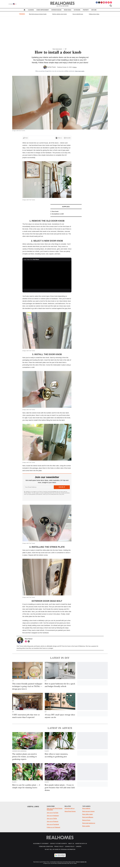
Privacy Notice (27, 493)
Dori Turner (52, 67)
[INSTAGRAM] (26, 641)
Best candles (86, 826)
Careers (78, 846)
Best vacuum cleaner (88, 811)
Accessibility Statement (41, 843)
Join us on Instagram (53, 815)
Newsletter (68, 137)
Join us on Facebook (53, 824)
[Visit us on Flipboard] (109, 2)
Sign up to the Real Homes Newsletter (54, 809)
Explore (93, 10)
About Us (71, 843)
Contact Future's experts (58, 843)
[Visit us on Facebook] (97, 2)
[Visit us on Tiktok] (111, 2)
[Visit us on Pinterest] (101, 2)
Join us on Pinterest (52, 821)
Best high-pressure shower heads (37, 14)
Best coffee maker (87, 814)
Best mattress (86, 808)
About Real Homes (70, 811)
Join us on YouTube (52, 812)
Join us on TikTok (52, 818)
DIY (66, 49)
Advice (75, 67)
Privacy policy (59, 846)
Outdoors (77, 10)
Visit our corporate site (81, 862)
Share (26, 137)
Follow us (60, 137)
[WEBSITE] (29, 641)
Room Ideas (67, 10)
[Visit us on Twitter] (99, 2)
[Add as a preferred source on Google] (60, 855)
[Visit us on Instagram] (106, 2)
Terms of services (43, 491)
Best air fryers (86, 820)
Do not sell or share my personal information (60, 849)
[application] (46, 275)
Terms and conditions (46, 846)
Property (86, 10)
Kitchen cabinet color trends (59, 14)
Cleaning (31, 10)
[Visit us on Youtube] (104, 2)
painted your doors (64, 630)
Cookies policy (70, 846)
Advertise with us (69, 808)
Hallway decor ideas (94, 14)
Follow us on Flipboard (53, 827)
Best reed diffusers (87, 817)
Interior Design (56, 10)
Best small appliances (88, 823)
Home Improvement (42, 10)
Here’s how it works (79, 71)
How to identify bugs (78, 14)
